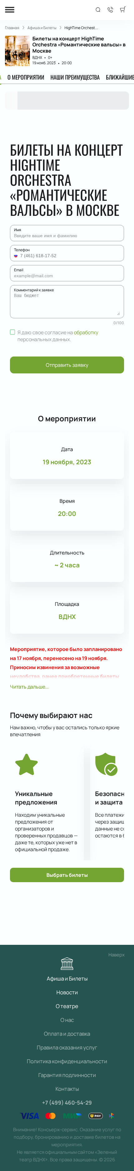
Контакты (67, 1088)
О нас (67, 1019)
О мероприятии (25, 77)
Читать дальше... (29, 686)
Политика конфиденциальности (67, 1061)
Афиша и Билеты (67, 978)
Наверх (116, 954)
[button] (16, 255)
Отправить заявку (67, 365)
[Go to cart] (123, 10)
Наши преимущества (75, 77)
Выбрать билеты (67, 875)
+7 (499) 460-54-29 (67, 1102)
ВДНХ (37, 57)
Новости (67, 992)
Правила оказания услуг (67, 1047)
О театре (67, 1006)
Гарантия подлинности (67, 1075)
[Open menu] (9, 10)
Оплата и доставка (67, 1033)
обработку (86, 332)
